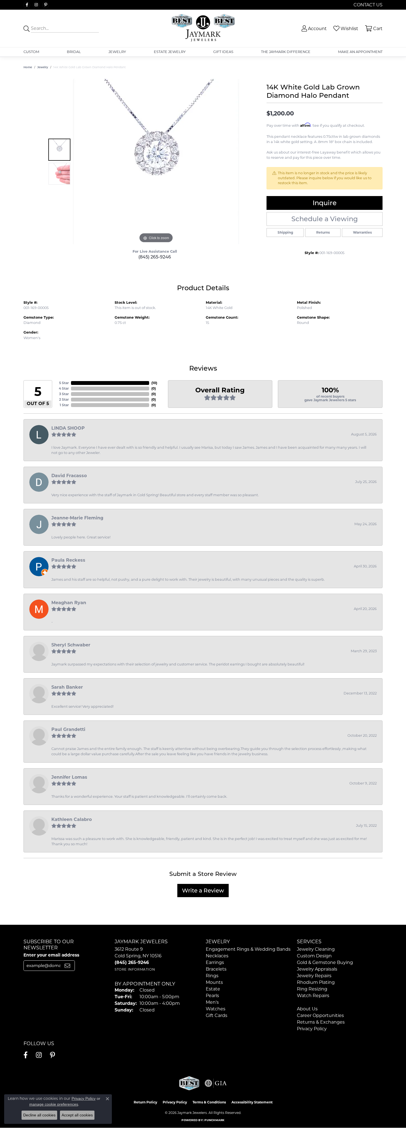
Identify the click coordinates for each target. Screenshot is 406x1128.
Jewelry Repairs (314, 975)
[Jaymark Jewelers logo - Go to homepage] (203, 28)
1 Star (64, 405)
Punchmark (214, 1120)
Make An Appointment (360, 52)
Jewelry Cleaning (316, 949)
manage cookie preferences (53, 1104)
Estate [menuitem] (213, 989)
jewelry (42, 67)
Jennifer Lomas (69, 777)
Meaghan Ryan (68, 602)
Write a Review (203, 890)
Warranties (362, 232)
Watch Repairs (313, 995)
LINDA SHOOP (68, 428)
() (154, 383)
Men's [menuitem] (212, 1002)
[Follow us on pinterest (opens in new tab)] (45, 5)
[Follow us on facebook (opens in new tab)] (26, 5)
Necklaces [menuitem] (217, 955)
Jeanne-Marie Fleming (77, 518)
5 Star (64, 383)
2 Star (64, 399)
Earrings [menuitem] (215, 962)
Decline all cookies (39, 1115)
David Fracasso (69, 475)
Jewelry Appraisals (317, 969)
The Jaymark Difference (285, 52)
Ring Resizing (312, 989)
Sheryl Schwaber (70, 645)
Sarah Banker (67, 687)
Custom (31, 52)
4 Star (64, 388)
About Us (307, 1008)
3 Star (64, 394)
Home (27, 67)
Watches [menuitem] (215, 1008)
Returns (323, 232)
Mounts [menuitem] (214, 982)
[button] (313, 28)
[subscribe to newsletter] (67, 966)
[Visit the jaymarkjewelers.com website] (189, 1083)
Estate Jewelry (170, 52)
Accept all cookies (77, 1115)
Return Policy (145, 1102)
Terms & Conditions (209, 1102)
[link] (367, 5)
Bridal (74, 52)
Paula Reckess (68, 560)
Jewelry (117, 52)
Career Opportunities (320, 1015)
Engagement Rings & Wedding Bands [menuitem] (248, 949)
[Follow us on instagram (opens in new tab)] (36, 5)
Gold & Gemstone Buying (325, 962)
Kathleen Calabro (71, 819)
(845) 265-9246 (154, 257)
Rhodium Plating (316, 982)
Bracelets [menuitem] (216, 969)
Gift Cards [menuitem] (216, 1015)
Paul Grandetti (68, 729)
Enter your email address (51, 955)
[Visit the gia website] (216, 1083)
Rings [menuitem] (212, 975)
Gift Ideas (223, 52)
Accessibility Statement (252, 1102)
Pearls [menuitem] (212, 995)
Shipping (285, 232)
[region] (156, 161)
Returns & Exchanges (321, 1022)
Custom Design (314, 955)
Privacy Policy (312, 1028)
